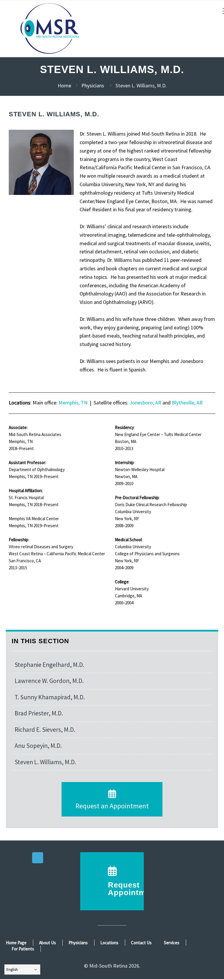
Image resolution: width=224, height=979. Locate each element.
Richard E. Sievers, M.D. (45, 730)
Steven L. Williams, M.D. (45, 762)
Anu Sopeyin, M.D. (38, 746)
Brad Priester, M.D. (39, 713)
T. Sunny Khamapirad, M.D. (50, 697)
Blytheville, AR (188, 402)
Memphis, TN (73, 402)
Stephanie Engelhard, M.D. (49, 665)
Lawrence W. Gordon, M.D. (49, 681)
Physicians (92, 85)
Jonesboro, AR (145, 402)
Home (64, 85)
